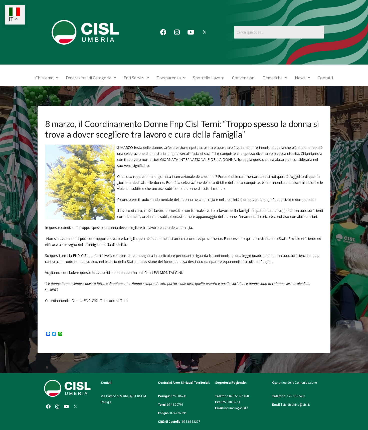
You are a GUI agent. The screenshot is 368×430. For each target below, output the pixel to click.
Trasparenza (168, 78)
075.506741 (179, 396)
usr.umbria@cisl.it (235, 408)
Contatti (325, 78)
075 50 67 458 (239, 396)
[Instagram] (177, 32)
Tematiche (273, 78)
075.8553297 (191, 421)
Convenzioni (243, 78)
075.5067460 (296, 396)
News (300, 78)
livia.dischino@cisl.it (295, 404)
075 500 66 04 (230, 402)
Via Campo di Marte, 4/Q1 (118, 396)
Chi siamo (44, 78)
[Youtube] (191, 32)
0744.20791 (175, 404)
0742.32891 (178, 413)
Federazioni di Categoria (88, 78)
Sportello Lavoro (209, 78)
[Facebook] (163, 32)
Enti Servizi (134, 78)
